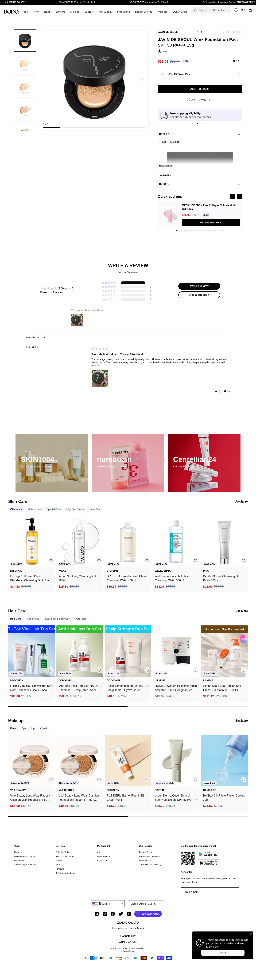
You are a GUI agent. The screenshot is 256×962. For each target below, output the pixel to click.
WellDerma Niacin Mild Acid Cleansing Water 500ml (172, 578)
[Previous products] (11, 549)
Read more (165, 165)
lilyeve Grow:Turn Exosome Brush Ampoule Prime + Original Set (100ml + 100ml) (176, 688)
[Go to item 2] (199, 123)
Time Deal (94, 509)
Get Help (60, 846)
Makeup (174, 141)
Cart (99, 852)
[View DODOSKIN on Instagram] (96, 913)
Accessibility (145, 860)
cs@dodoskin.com (128, 951)
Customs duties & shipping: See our (229, 2)
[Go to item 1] (197, 123)
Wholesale (19, 860)
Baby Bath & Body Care (58, 618)
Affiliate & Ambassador (24, 856)
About (17, 846)
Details (164, 134)
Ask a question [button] (199, 294)
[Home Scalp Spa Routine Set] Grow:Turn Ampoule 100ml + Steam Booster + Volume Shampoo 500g (222, 688)
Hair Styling (33, 618)
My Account (103, 846)
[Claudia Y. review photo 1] (99, 378)
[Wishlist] (236, 10)
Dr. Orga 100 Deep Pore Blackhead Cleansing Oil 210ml (29, 578)
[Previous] (232, 196)
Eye (24, 728)
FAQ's (58, 865)
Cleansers (16, 509)
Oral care (81, 618)
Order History (103, 856)
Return (164, 184)
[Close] (250, 934)
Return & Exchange (65, 856)
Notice (59, 860)
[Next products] (245, 549)
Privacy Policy (145, 852)
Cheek (43, 728)
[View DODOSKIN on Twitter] (120, 913)
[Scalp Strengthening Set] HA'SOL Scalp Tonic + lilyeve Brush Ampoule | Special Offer (128, 688)
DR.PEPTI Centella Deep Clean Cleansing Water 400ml (127, 578)
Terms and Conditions (149, 856)
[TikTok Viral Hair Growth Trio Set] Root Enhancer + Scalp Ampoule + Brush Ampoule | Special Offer (31, 688)
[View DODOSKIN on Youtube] (128, 913)
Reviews (60, 869)
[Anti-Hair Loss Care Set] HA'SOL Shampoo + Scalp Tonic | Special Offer (79, 688)
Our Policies (145, 846)
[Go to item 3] (202, 123)
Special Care (54, 509)
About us (18, 852)
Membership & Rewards (25, 865)
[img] (237, 60)
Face (163, 141)
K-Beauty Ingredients (65, 873)
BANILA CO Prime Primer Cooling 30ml (224, 797)
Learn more (212, 946)
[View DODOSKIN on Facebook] (112, 913)
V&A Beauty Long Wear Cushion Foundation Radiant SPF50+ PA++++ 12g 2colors (79, 798)
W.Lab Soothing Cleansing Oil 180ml (77, 578)
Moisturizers (34, 509)
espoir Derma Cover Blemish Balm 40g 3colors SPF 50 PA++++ (176, 797)
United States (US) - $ (143, 903)
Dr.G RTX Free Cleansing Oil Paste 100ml (221, 578)
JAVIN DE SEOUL (168, 32)
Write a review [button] (199, 286)
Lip (33, 728)
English (104, 903)
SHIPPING (165, 175)
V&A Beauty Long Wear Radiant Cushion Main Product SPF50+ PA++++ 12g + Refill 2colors (30, 798)
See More (241, 501)
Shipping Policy (63, 852)
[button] (124, 11)
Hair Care (15, 618)
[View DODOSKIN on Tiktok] (104, 913)
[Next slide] (142, 80)
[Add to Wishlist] (50, 560)
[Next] (239, 196)
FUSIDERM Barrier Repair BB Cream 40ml (125, 797)
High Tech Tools (75, 509)
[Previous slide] (47, 80)
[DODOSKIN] (11, 12)
